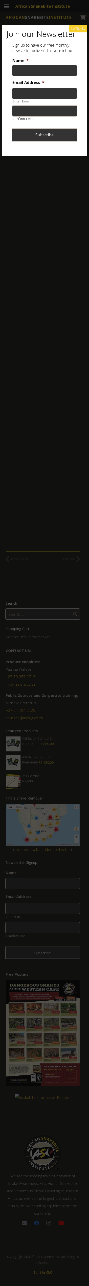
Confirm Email (24, 118)
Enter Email (22, 101)
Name (20, 60)
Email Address (28, 82)
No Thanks (78, 28)
